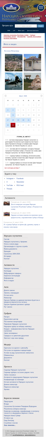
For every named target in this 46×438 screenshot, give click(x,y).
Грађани (32, 35)
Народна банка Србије (12, 415)
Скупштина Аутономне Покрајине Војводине (20, 406)
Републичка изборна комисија (15, 409)
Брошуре (7, 251)
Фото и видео (9, 280)
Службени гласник (11, 423)
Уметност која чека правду (14, 338)
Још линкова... (10, 425)
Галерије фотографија (34, 36)
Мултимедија (21, 36)
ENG (8, 30)
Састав (6, 239)
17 (8, 120)
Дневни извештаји (10, 384)
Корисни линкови (11, 398)
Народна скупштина (13, 235)
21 (28, 120)
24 (8, 125)
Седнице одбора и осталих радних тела (19, 372)
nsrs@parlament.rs (18, 435)
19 (18, 120)
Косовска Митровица (10, 38)
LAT (14, 30)
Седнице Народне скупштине (15, 370)
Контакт (7, 259)
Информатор (8, 278)
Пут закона (8, 307)
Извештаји (8, 298)
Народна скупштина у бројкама (15, 242)
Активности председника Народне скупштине (21, 377)
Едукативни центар (10, 36)
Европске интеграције (12, 276)
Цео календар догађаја (12, 168)
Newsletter (20, 182)
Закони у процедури (11, 293)
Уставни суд (8, 418)
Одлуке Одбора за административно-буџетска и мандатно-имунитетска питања (22, 301)
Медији (7, 344)
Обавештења (9, 355)
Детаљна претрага (33, 30)
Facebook (20, 178)
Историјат (7, 256)
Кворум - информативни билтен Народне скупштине (19, 330)
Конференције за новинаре (14, 379)
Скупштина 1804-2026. (12, 254)
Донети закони (9, 290)
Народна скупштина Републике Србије (16, 35)
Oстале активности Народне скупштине (18, 382)
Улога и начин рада (11, 244)
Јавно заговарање (10, 333)
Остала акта (8, 295)
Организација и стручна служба (15, 246)
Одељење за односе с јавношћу (16, 348)
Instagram (10, 178)
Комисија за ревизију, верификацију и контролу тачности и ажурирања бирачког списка (21, 412)
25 (13, 125)
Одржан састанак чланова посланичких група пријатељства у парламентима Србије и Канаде (27, 216)
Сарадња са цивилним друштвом (16, 336)
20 (23, 120)
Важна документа (10, 249)
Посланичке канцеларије (13, 321)
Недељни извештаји (11, 387)
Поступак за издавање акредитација (17, 350)
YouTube (10, 185)
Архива (6, 389)
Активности (9, 265)
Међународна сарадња (12, 273)
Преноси (8, 366)
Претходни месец (6, 96)
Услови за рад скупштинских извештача (19, 353)
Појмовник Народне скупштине (15, 324)
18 (13, 120)
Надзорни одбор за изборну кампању (18, 326)
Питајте (6, 317)
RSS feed (20, 185)
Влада (6, 404)
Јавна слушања (10, 375)
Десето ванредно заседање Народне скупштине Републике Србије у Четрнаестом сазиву (26, 206)
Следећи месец (41, 96)
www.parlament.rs (30, 435)
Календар (7, 271)
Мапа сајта (21, 30)
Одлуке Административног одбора (17, 304)
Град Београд (9, 420)
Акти (6, 287)
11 (13, 115)
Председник (8, 401)
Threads (9, 189)
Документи (8, 358)
